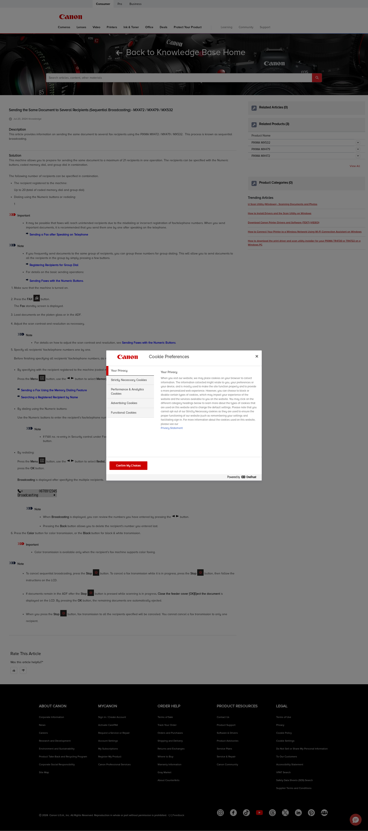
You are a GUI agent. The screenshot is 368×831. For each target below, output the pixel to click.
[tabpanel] (209, 401)
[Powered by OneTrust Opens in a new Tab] (243, 478)
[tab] (130, 370)
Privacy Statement (172, 428)
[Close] (257, 356)
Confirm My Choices (128, 465)
